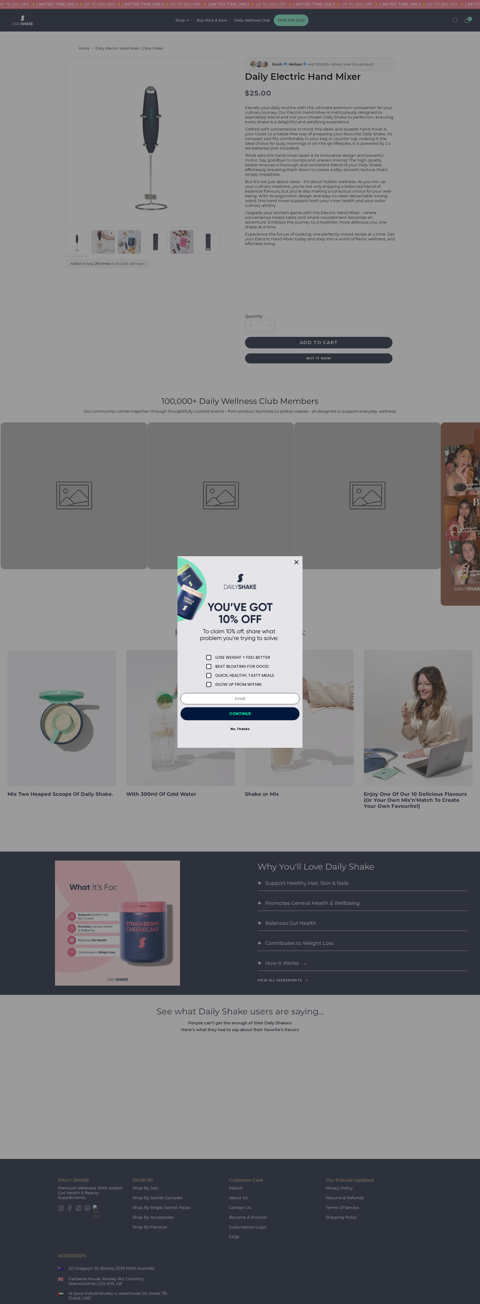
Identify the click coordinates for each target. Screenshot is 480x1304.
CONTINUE (240, 714)
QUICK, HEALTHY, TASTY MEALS (244, 675)
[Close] (296, 562)
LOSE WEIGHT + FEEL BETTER (242, 657)
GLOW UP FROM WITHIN (238, 684)
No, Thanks (240, 729)
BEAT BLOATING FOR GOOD (242, 666)
